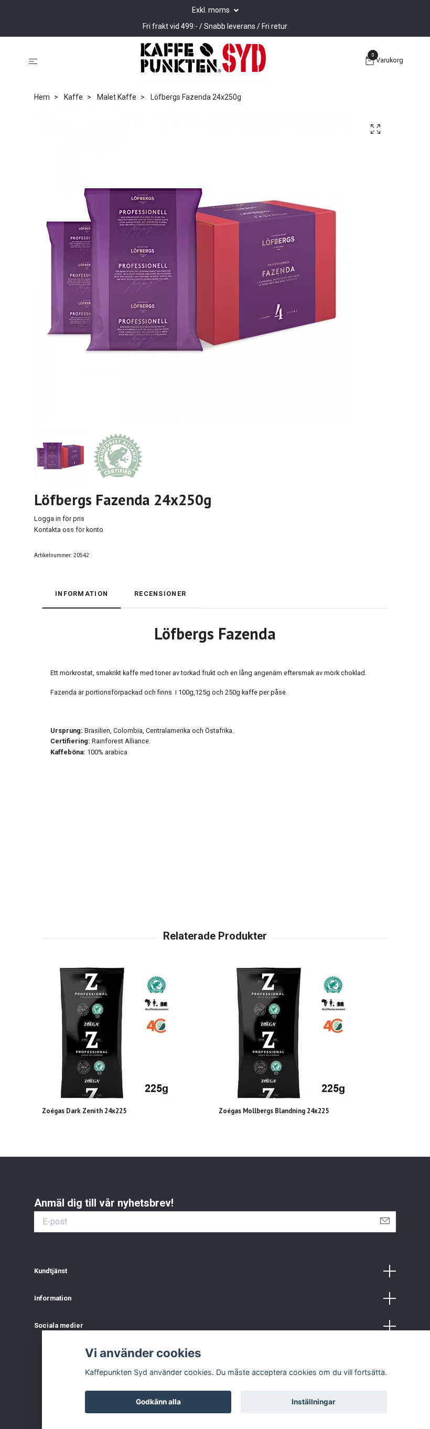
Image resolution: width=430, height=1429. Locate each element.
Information (52, 1298)
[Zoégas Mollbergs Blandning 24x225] (303, 1033)
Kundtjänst (50, 1271)
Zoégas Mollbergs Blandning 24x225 (274, 1110)
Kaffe (73, 97)
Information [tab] (81, 594)
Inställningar (314, 1402)
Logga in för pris (59, 518)
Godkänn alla (158, 1402)
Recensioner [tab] (160, 594)
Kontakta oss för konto (68, 530)
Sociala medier (58, 1325)
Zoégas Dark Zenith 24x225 (84, 1110)
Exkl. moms (211, 10)
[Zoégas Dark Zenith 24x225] (126, 1033)
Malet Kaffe (116, 97)
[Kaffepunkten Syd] (203, 62)
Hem (42, 97)
